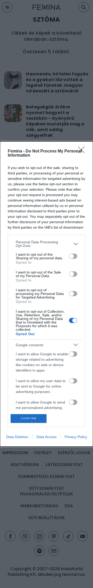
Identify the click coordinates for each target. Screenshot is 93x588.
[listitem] (46, 243)
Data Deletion (17, 437)
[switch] (73, 256)
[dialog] (46, 294)
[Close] (83, 151)
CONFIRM (28, 418)
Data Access (46, 437)
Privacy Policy (76, 437)
